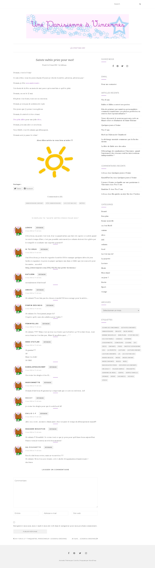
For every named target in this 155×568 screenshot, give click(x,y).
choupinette (107, 342)
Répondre (39, 227)
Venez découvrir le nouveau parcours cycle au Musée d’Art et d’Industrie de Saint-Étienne (119, 119)
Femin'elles (32, 324)
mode (118, 357)
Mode (103, 268)
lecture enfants (109, 354)
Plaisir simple (118, 369)
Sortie (103, 282)
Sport (103, 287)
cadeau (119, 339)
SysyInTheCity (107, 178)
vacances (121, 376)
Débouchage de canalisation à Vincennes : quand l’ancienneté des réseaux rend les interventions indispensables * (120, 153)
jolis (18, 119)
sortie (121, 372)
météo (82, 203)
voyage (104, 292)
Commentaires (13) (54, 197)
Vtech (104, 380)
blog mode (128, 331)
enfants (104, 244)
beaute (118, 331)
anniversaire (107, 331)
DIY (102, 240)
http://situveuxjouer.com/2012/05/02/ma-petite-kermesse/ (50, 268)
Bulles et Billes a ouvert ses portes (115, 104)
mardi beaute (107, 357)
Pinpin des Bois (33, 305)
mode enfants (108, 361)
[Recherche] (140, 4)
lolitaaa (63, 65)
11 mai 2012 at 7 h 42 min (33, 231)
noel (125, 361)
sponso (105, 376)
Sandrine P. (105, 189)
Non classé (105, 273)
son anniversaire (32, 83)
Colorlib (76, 560)
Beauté (104, 211)
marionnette (32, 382)
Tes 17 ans (105, 130)
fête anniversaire (53, 203)
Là (119, 354)
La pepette (105, 259)
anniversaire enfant (34, 203)
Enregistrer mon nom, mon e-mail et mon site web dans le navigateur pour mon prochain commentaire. (55, 526)
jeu (103, 350)
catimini (128, 339)
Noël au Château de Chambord (113, 135)
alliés (23, 119)
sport (113, 376)
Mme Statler (32, 342)
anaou (29, 290)
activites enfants (128, 327)
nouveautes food (109, 365)
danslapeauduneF (35, 367)
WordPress (92, 560)
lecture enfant (134, 350)
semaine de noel (109, 372)
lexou (28, 227)
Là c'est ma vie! (77, 48)
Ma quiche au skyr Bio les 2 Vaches (126, 194)
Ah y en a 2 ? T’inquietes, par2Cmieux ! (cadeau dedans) (41, 539)
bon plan (122, 335)
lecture (122, 350)
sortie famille (132, 372)
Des (14, 119)
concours (119, 342)
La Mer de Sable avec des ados (113, 146)
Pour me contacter (109, 84)
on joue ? (105, 277)
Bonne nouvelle (107, 221)
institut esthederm (132, 346)
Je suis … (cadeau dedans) (84, 539)
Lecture (104, 263)
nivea (118, 361)
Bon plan (104, 216)
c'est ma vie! (133, 335)
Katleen (30, 274)
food (103, 249)
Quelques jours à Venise (111, 125)
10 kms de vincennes (110, 327)
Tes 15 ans (105, 100)
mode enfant (128, 357)
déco (39, 119)
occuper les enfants (127, 365)
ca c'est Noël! (106, 225)
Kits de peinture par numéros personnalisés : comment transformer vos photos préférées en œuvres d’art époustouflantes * (120, 111)
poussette (131, 369)
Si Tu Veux (31, 249)
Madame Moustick (35, 429)
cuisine (104, 230)
